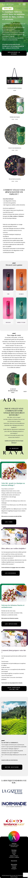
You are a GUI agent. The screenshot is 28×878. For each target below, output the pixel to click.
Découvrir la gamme (14, 53)
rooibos (15, 216)
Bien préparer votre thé (14, 688)
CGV (17, 875)
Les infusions (11, 624)
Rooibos (21, 294)
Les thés (9, 522)
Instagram (14, 868)
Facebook (14, 866)
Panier (20, 4)
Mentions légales (22, 875)
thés (11, 216)
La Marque (14, 448)
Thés (8, 294)
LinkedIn (14, 867)
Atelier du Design (14, 876)
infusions (21, 216)
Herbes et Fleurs (21, 322)
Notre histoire (12, 767)
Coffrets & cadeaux (14, 857)
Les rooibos (10, 573)
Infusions (8, 322)
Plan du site (12, 875)
